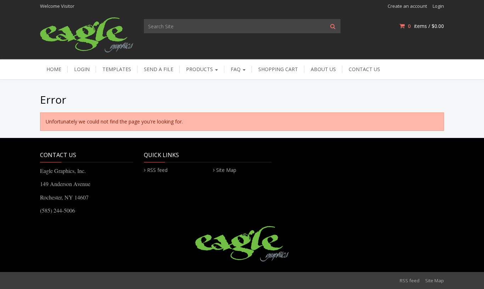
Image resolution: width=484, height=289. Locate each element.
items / (426, 26)
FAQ (236, 69)
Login (438, 6)
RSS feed (157, 170)
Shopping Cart (278, 69)
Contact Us (364, 69)
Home (53, 69)
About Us (323, 69)
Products (200, 69)
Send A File (158, 69)
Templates (116, 69)
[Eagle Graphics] (86, 34)
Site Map (226, 170)
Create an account (407, 6)
